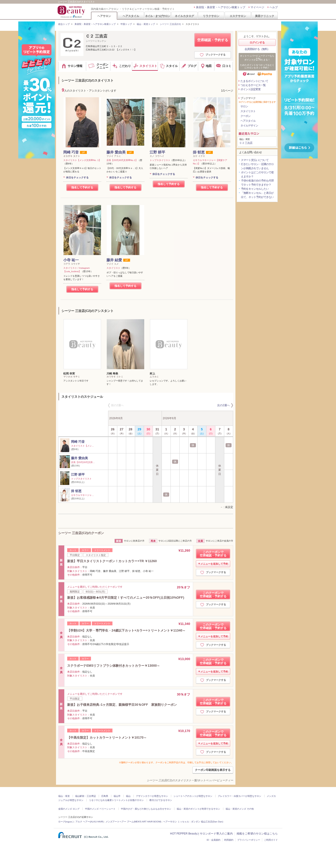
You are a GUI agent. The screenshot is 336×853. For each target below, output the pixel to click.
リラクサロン (211, 16)
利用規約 (228, 840)
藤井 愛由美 (116, 152)
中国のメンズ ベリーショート (100, 809)
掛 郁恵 (199, 152)
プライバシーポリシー (248, 840)
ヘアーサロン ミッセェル (176, 821)
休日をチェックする (77, 177)
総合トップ (64, 24)
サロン (244, 106)
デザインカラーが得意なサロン (152, 796)
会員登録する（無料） (257, 49)
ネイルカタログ (184, 16)
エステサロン (238, 16)
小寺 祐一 (71, 260)
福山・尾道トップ (146, 24)
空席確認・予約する (212, 40)
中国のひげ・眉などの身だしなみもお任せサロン (146, 809)
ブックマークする (215, 54)
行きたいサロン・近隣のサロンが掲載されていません (257, 166)
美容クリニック (264, 16)
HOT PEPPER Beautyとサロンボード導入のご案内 (201, 833)
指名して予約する (82, 187)
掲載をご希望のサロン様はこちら (257, 833)
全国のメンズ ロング (69, 809)
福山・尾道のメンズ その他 (240, 809)
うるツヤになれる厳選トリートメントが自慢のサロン (116, 800)
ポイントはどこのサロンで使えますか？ (257, 174)
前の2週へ (117, 405)
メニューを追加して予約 (214, 563)
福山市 (117, 796)
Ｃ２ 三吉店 (96, 36)
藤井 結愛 (114, 260)
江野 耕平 (157, 152)
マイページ (257, 7)
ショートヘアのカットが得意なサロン (192, 796)
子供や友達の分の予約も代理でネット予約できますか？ (257, 182)
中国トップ (126, 24)
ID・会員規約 (213, 840)
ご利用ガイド (271, 840)
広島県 (104, 796)
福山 (128, 796)
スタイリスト (248, 111)
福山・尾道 (64, 796)
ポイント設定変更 (250, 89)
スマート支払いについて (255, 160)
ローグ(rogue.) (65, 821)
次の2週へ (223, 405)
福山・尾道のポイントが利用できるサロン (198, 809)
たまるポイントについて (254, 81)
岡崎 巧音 (71, 152)
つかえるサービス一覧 (253, 85)
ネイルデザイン (249, 125)
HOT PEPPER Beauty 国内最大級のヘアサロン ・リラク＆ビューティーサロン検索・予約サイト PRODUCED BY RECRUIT (71, 12)
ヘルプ (273, 7)
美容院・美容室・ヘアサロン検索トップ (220, 7)
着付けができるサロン (160, 800)
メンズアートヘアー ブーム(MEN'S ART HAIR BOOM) (133, 821)
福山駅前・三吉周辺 (85, 796)
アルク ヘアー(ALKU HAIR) (89, 821)
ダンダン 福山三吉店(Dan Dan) (207, 821)
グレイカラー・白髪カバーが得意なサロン (239, 796)
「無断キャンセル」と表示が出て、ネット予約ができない (257, 195)
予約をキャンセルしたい (255, 188)
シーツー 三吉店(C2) (170, 24)
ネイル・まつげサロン (157, 16)
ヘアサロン (104, 16)
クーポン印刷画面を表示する (213, 769)
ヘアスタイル (131, 16)
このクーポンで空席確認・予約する (213, 553)
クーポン (245, 116)
